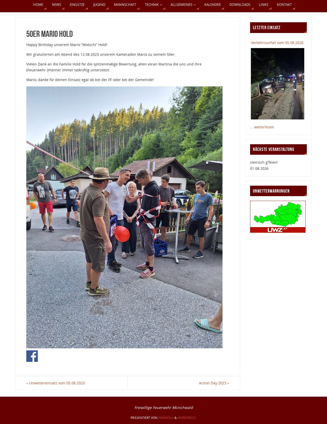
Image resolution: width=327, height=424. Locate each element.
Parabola (166, 418)
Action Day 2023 (214, 383)
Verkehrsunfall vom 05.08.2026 (277, 42)
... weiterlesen (262, 127)
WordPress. (187, 418)
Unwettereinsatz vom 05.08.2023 (55, 383)
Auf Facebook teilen (32, 356)
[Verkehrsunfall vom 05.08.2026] (277, 83)
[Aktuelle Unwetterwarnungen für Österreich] (278, 231)
